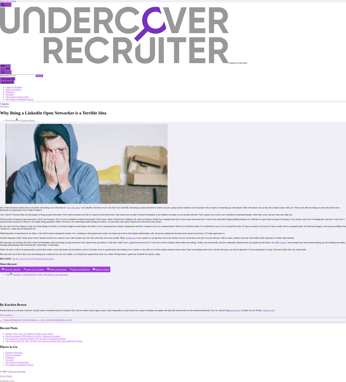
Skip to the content (8, 1)
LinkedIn (283, 242)
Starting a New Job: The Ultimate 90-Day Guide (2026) (29, 334)
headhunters (131, 238)
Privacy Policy (6, 376)
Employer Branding (13, 87)
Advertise (9, 94)
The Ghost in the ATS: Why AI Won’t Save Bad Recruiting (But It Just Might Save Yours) (43, 341)
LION (39, 274)
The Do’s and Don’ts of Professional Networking (33, 259)
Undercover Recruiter (16, 371)
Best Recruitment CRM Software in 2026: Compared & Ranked (32, 336)
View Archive (7, 315)
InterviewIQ (235, 310)
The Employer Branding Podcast (19, 99)
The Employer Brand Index (17, 97)
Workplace (10, 92)
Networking (48, 274)
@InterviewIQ (268, 310)
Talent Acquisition (13, 89)
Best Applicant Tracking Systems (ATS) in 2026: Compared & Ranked (35, 339)
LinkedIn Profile (29, 274)
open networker (73, 207)
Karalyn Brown (28, 120)
